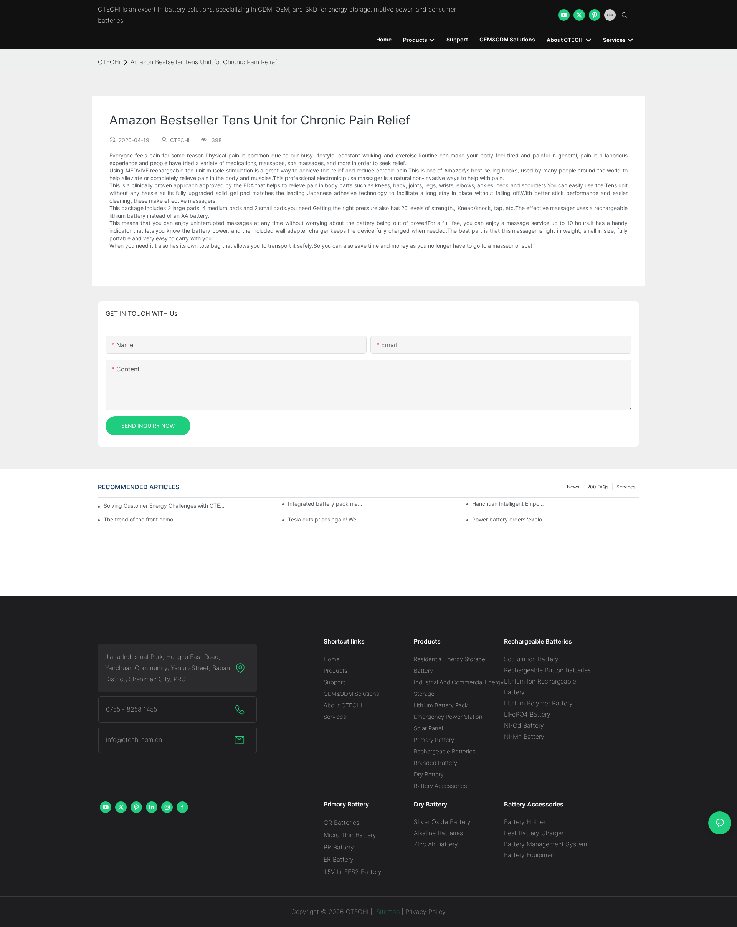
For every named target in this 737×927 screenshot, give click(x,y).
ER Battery (339, 859)
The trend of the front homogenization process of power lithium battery (141, 519)
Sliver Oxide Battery (442, 822)
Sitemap (387, 911)
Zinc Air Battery (436, 844)
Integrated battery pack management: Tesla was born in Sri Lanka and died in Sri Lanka (325, 503)
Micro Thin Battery (350, 835)
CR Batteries (341, 822)
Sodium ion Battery (531, 659)
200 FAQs (597, 487)
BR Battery (339, 847)
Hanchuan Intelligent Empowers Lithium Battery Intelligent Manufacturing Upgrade (509, 503)
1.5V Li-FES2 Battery (353, 872)
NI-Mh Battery (524, 736)
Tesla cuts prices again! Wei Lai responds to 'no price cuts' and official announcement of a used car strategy (325, 519)
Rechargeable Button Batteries (547, 670)
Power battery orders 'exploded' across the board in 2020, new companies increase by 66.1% (509, 519)
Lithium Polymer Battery (538, 703)
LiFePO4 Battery (527, 714)
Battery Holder (524, 822)
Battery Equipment (530, 855)
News (573, 487)
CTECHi (109, 62)
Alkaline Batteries (438, 833)
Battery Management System (545, 844)
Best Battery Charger (533, 833)
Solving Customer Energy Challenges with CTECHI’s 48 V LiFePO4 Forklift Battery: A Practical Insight (165, 505)
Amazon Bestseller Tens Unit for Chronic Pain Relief (204, 62)
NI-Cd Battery (524, 725)
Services (625, 487)
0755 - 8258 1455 (131, 709)
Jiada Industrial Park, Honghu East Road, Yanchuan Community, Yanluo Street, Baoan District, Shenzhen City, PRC (167, 668)
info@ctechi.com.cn (134, 739)
